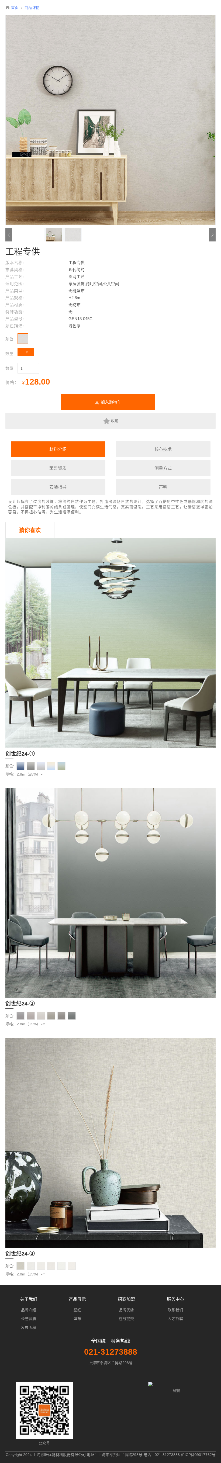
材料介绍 (58, 449)
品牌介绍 (28, 1310)
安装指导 (58, 487)
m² (25, 352)
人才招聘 (175, 1318)
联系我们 (175, 1310)
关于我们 (28, 1299)
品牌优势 (126, 1310)
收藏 (114, 421)
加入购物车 (111, 402)
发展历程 (28, 1327)
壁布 (77, 1318)
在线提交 (126, 1318)
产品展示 (77, 1299)
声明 (163, 487)
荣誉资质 (58, 468)
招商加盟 (126, 1299)
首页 (15, 7)
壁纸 (77, 1310)
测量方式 (163, 468)
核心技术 (163, 449)
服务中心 (175, 1299)
